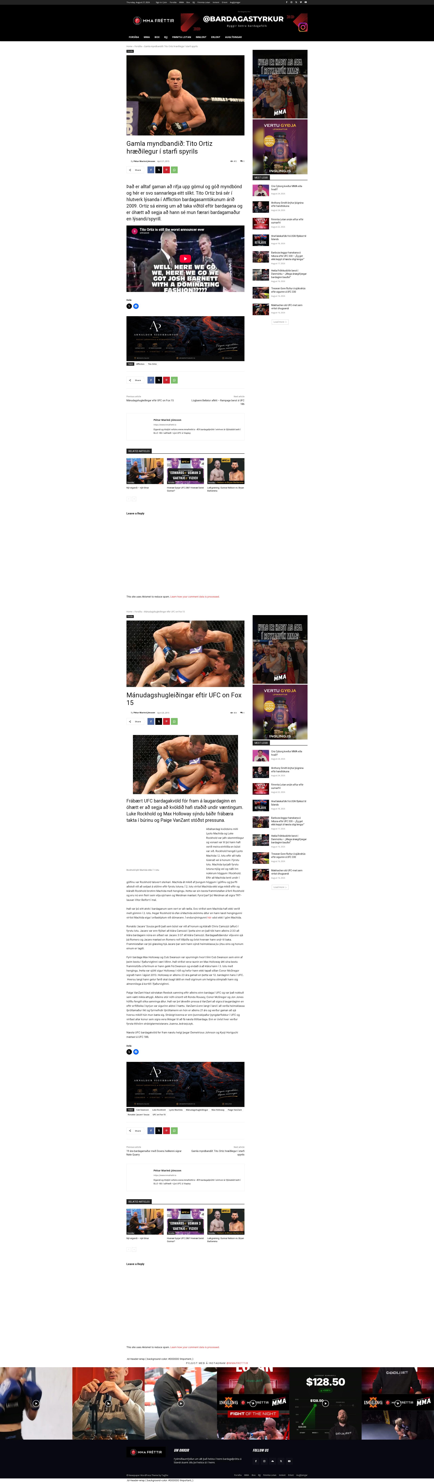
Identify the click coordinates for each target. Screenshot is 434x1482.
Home (129, 46)
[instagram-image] (36, 1403)
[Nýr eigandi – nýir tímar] (145, 471)
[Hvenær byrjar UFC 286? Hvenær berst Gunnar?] (185, 471)
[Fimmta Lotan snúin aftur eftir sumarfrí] (261, 223)
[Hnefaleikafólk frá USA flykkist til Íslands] (261, 240)
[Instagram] (291, 2)
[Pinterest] (166, 169)
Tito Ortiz (152, 364)
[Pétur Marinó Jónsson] (128, 161)
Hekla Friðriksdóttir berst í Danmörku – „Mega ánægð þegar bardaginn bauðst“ (289, 274)
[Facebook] (287, 2)
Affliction (140, 364)
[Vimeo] (301, 2)
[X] (296, 2)
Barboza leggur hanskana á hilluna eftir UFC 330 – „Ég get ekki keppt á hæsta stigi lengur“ (287, 256)
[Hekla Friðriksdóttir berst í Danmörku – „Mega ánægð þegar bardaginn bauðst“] (261, 275)
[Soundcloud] (272, 1461)
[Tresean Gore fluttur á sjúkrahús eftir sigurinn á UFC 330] (261, 292)
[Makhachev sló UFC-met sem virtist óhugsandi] (261, 309)
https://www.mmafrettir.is (165, 425)
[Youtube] (306, 2)
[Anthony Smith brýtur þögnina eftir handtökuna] (261, 207)
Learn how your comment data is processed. (195, 596)
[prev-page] (128, 499)
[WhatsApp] (174, 169)
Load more (279, 321)
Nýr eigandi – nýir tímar (137, 487)
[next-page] (134, 499)
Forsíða (138, 46)
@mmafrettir (237, 1363)
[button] (303, 37)
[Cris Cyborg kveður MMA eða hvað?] (261, 190)
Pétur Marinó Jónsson (144, 161)
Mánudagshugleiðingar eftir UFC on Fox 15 (150, 400)
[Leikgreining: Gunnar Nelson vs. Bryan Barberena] (225, 471)
